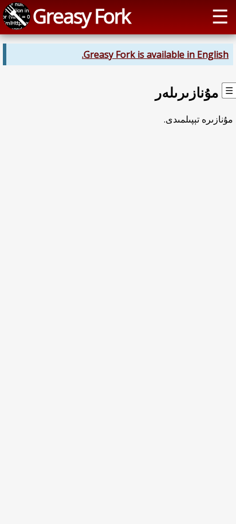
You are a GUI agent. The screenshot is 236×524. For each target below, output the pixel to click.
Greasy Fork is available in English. (155, 54)
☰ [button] (220, 15)
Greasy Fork (81, 15)
